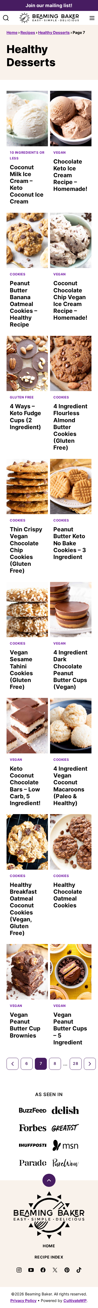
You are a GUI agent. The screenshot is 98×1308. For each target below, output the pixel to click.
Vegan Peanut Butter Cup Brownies (25, 1025)
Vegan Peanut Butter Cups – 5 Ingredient (70, 1028)
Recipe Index (49, 1257)
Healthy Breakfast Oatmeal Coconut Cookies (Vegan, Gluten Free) (23, 908)
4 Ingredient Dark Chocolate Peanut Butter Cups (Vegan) (70, 669)
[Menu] (92, 18)
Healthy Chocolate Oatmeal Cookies (67, 895)
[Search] (6, 18)
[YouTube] (31, 1270)
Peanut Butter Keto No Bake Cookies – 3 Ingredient (69, 543)
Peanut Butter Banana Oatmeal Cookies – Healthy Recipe (23, 304)
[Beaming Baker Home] (49, 18)
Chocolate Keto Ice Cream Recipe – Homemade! (70, 175)
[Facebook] (43, 1270)
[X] (55, 1270)
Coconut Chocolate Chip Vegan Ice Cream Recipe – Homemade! (70, 300)
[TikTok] (79, 1270)
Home (12, 32)
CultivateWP (75, 1300)
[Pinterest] (67, 1270)
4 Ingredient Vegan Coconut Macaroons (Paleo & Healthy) (70, 785)
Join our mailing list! (49, 5)
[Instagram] (19, 1270)
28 (75, 1063)
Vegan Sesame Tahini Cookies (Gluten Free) (21, 669)
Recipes (27, 32)
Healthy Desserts (54, 32)
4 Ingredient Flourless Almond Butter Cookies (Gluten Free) (70, 427)
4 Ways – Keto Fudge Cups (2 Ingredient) (25, 416)
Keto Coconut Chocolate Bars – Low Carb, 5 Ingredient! (25, 785)
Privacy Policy (23, 1300)
